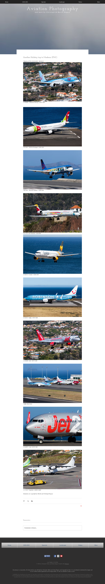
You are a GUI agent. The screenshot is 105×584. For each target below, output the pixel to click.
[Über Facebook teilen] (24, 501)
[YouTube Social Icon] (61, 556)
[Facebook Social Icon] (55, 556)
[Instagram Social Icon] (58, 556)
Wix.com (67, 563)
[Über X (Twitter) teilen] (28, 501)
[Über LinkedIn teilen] (32, 501)
